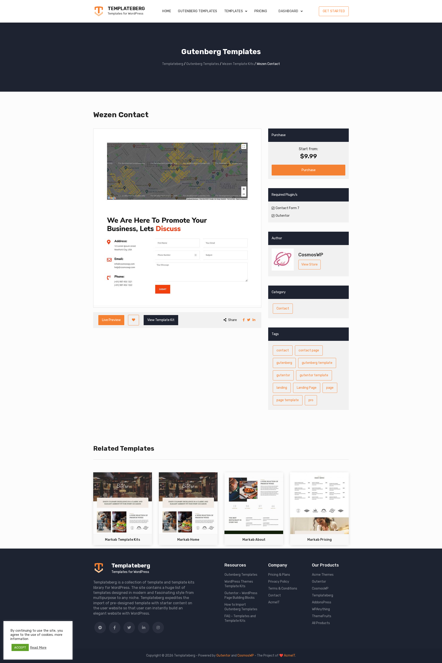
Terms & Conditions (282, 588)
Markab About (253, 540)
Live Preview (111, 320)
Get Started (334, 11)
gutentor (283, 375)
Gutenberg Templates (197, 11)
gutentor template (314, 375)
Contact (282, 308)
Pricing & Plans (279, 575)
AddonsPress (321, 602)
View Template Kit (160, 320)
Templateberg (126, 8)
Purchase (309, 170)
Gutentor (319, 582)
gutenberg (284, 363)
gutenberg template (317, 363)
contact (282, 350)
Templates (233, 11)
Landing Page (307, 388)
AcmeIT (274, 602)
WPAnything (321, 609)
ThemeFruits (321, 616)
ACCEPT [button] (20, 647)
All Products (321, 623)
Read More (38, 647)
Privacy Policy (278, 582)
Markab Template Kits (122, 540)
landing (281, 388)
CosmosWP (320, 588)
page (330, 388)
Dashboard (288, 11)
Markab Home (188, 540)
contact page (309, 350)
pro (310, 400)
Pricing (260, 11)
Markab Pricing (319, 540)
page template (287, 400)
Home (166, 11)
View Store (309, 264)
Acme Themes (323, 575)
